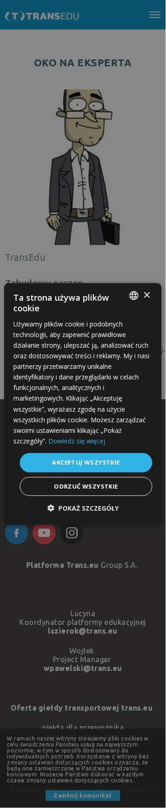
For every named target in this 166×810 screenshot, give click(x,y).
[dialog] (82, 404)
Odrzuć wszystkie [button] (86, 486)
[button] (83, 507)
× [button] (146, 294)
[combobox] (133, 295)
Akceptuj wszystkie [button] (86, 462)
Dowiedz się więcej (76, 441)
